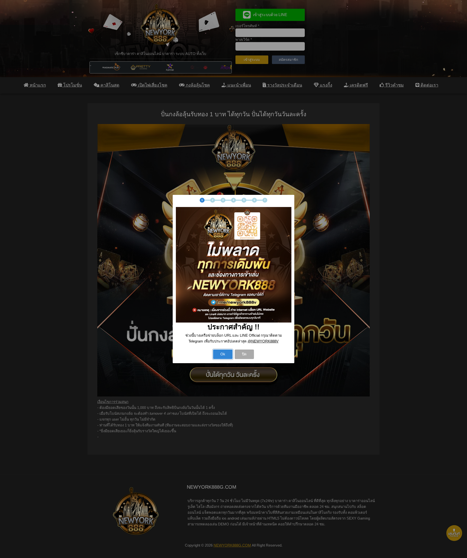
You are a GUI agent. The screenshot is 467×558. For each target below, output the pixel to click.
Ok (222, 354)
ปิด (244, 354)
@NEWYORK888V (263, 341)
